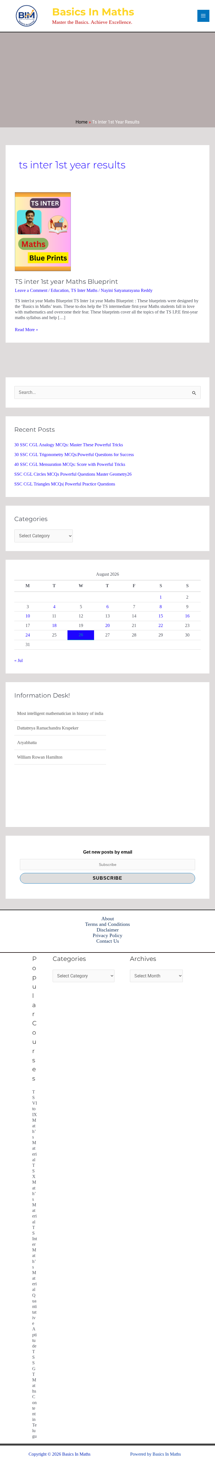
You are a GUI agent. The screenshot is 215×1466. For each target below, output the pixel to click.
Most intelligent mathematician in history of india (60, 713)
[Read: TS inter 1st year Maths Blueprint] (43, 231)
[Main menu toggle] (203, 16)
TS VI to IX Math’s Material (34, 1125)
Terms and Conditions (107, 924)
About (107, 918)
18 (54, 625)
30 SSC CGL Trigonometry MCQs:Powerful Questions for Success (74, 454)
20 (107, 625)
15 (160, 616)
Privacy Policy (107, 935)
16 (187, 616)
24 (27, 635)
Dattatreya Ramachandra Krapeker (47, 728)
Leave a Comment (31, 290)
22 (160, 625)
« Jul (18, 660)
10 (27, 616)
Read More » (26, 329)
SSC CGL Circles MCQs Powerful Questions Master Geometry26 (73, 474)
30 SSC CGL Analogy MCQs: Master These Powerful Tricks (68, 444)
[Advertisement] (107, 77)
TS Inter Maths (84, 290)
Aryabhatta (27, 742)
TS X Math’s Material (34, 1193)
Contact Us (107, 941)
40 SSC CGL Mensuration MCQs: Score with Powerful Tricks (69, 464)
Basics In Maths (93, 12)
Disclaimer (108, 930)
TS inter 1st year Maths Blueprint (66, 281)
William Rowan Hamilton (39, 757)
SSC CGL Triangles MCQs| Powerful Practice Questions (64, 484)
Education (60, 290)
